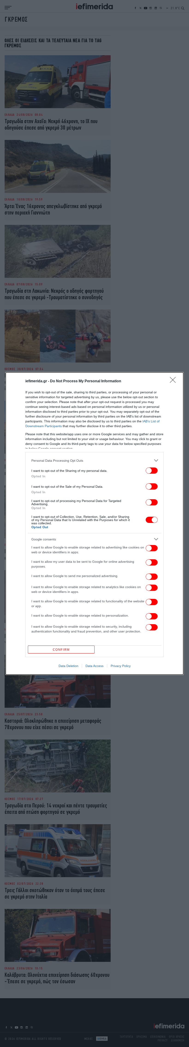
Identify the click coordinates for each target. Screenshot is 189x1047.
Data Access (94, 666)
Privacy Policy (121, 666)
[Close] (174, 381)
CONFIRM (61, 649)
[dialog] (94, 523)
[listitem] (94, 460)
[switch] (152, 470)
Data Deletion (68, 666)
